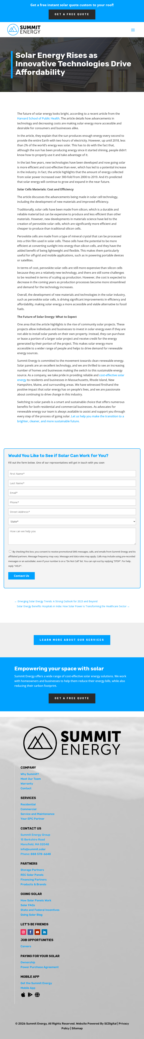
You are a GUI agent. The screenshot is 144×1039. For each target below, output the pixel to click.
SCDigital (110, 1023)
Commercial (28, 809)
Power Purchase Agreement (40, 967)
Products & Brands (33, 884)
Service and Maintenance (37, 814)
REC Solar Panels (32, 874)
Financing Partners (34, 879)
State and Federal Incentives (40, 910)
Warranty (27, 783)
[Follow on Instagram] (23, 932)
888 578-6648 (41, 854)
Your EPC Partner (32, 818)
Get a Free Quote (72, 698)
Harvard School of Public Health (38, 118)
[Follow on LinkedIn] (44, 932)
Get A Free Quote (72, 14)
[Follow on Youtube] (37, 932)
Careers (26, 946)
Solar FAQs (28, 905)
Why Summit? (30, 774)
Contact (26, 788)
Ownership (28, 962)
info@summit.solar (33, 849)
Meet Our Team (31, 778)
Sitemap (77, 1028)
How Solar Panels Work (36, 900)
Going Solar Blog (31, 914)
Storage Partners (32, 870)
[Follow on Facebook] (30, 932)
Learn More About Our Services (72, 639)
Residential (28, 804)
